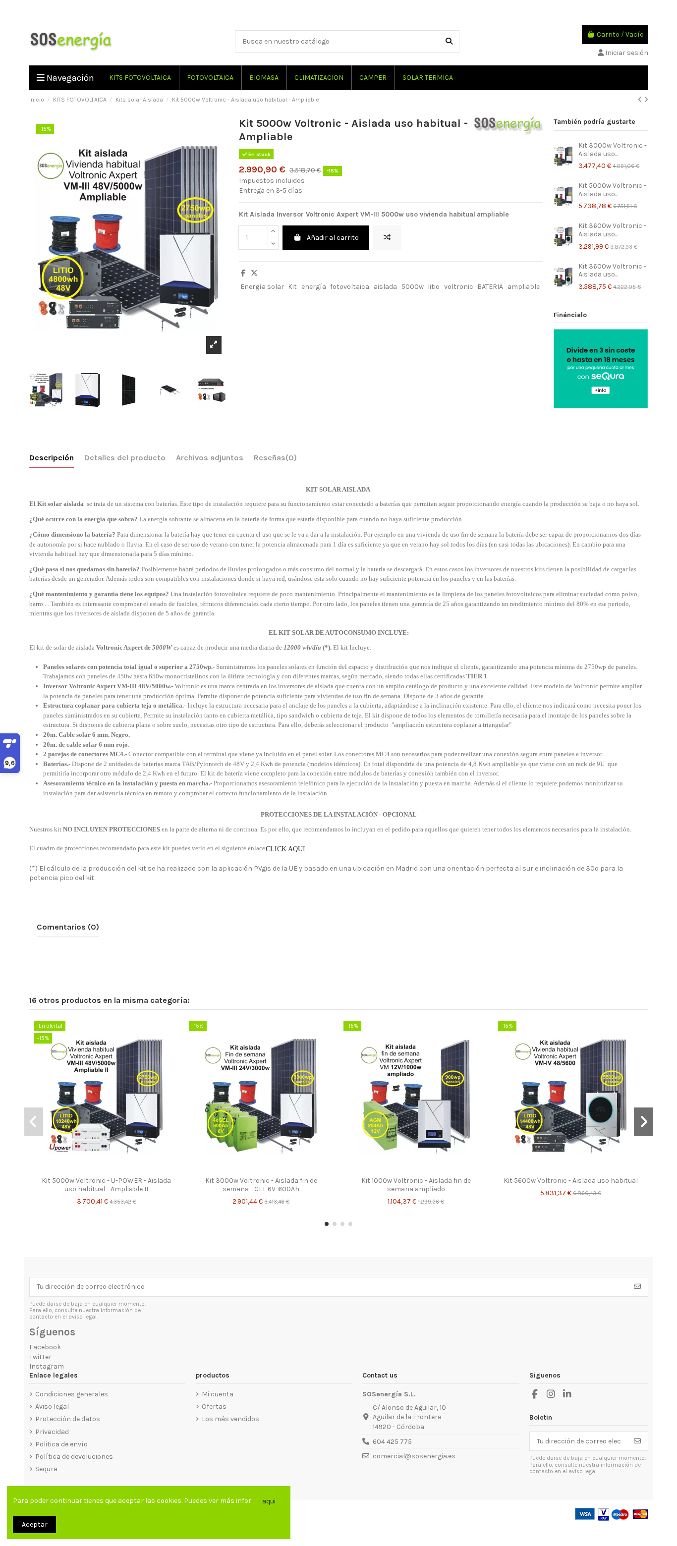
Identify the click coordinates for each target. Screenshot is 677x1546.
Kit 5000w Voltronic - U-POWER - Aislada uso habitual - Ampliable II (106, 1184)
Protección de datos (67, 1419)
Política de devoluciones (74, 1456)
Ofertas (214, 1406)
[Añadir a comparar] (387, 237)
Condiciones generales (71, 1394)
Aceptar (35, 1524)
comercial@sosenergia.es (414, 1456)
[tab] (275, 460)
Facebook (45, 1347)
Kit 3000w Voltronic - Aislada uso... (612, 149)
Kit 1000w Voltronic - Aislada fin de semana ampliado (416, 1184)
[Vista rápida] (113, 1168)
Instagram (46, 1366)
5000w (412, 286)
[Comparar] (99, 1168)
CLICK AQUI (287, 849)
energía (313, 286)
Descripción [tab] (51, 457)
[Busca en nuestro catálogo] (449, 41)
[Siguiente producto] (646, 100)
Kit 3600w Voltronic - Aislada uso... (612, 229)
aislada (385, 286)
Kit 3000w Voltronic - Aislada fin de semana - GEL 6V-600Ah (261, 1184)
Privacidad (52, 1432)
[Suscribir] (637, 1286)
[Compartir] (243, 273)
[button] (327, 1224)
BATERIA (490, 286)
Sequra (46, 1469)
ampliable (524, 286)
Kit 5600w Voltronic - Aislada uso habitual (571, 1180)
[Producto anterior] (641, 100)
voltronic (458, 286)
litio (434, 286)
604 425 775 (392, 1441)
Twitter (40, 1357)
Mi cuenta (217, 1394)
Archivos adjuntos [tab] (209, 457)
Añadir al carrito (333, 237)
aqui (269, 1501)
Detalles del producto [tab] (125, 457)
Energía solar (262, 286)
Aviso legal (52, 1406)
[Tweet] (254, 273)
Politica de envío (61, 1444)
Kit (292, 286)
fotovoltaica (349, 286)
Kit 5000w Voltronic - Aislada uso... (612, 189)
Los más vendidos (230, 1419)
